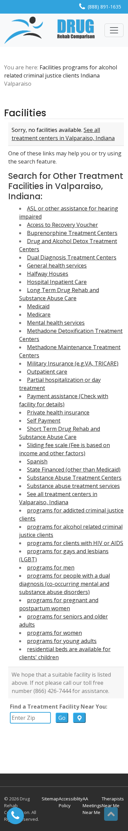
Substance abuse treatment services (73, 486)
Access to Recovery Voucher (62, 224)
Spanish (37, 461)
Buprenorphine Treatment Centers (72, 233)
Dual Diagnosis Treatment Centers (71, 257)
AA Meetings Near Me (92, 805)
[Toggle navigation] (114, 30)
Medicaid (38, 306)
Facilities (50, 67)
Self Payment (43, 420)
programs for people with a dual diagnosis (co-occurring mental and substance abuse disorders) (64, 584)
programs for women (54, 633)
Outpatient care (47, 371)
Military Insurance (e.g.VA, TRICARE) (72, 363)
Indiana (90, 75)
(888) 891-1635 (104, 6)
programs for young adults (62, 641)
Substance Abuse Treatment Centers (74, 477)
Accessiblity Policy (71, 802)
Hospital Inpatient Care (57, 282)
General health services (57, 265)
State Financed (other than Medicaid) (73, 469)
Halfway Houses (47, 273)
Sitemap (50, 799)
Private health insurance (58, 412)
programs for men (50, 567)
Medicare (39, 314)
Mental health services (56, 322)
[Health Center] (49, 30)
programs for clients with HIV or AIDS (75, 543)
